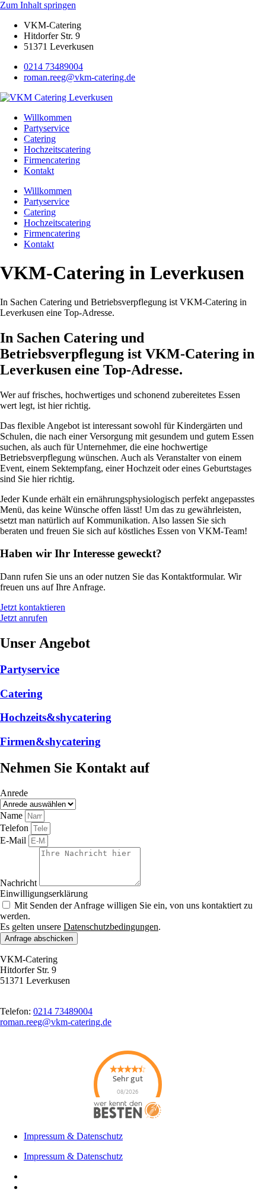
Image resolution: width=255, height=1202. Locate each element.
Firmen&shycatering (50, 741)
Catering (40, 139)
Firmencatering (52, 160)
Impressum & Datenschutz (73, 1136)
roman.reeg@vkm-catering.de (79, 77)
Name (12, 815)
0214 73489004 (53, 67)
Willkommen (48, 117)
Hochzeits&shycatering (55, 717)
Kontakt (39, 171)
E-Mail (14, 840)
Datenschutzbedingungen (110, 927)
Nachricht (19, 883)
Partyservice (46, 128)
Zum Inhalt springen (38, 5)
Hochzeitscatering (57, 149)
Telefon (15, 828)
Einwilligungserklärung (44, 893)
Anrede (14, 793)
